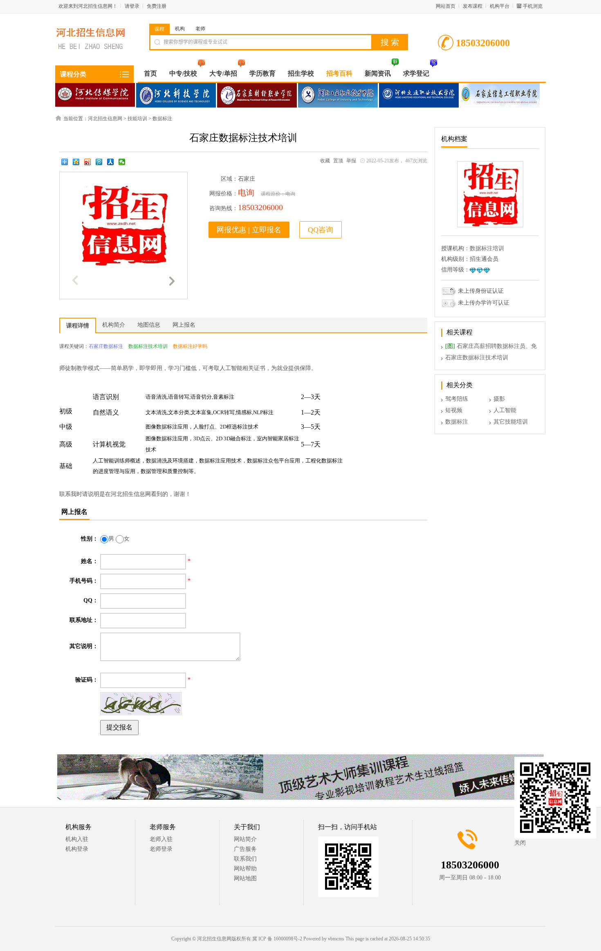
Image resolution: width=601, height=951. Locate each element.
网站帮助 (245, 869)
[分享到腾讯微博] (99, 162)
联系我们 (245, 859)
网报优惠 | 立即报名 (249, 230)
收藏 (325, 161)
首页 (150, 73)
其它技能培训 (510, 422)
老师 (200, 28)
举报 (351, 161)
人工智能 (504, 410)
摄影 (499, 399)
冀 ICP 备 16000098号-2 (277, 939)
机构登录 (76, 849)
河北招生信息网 (105, 118)
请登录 (132, 6)
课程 (159, 29)
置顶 (338, 161)
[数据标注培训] (490, 225)
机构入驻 (76, 839)
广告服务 (245, 849)
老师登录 (161, 849)
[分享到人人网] (110, 162)
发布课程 (472, 6)
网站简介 (245, 839)
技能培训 (137, 118)
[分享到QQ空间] (76, 162)
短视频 (453, 410)
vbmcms (336, 939)
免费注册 (156, 6)
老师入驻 (161, 839)
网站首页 (445, 6)
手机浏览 (533, 6)
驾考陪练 (456, 399)
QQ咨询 (320, 230)
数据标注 (162, 118)
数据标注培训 (487, 248)
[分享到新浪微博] (87, 162)
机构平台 (499, 6)
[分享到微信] (122, 162)
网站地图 (245, 878)
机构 (180, 28)
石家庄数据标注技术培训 (476, 357)
